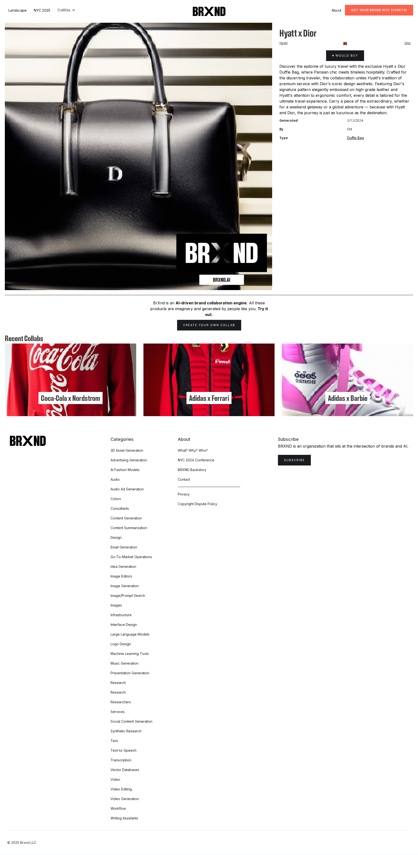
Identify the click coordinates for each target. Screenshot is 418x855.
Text (114, 741)
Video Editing (121, 789)
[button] (66, 10)
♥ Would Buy (345, 55)
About (336, 10)
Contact (184, 479)
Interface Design (124, 624)
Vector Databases (125, 770)
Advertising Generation (129, 460)
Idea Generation (123, 566)
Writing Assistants (124, 818)
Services (118, 712)
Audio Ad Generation (127, 489)
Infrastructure (121, 615)
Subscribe (294, 460)
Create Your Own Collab (209, 325)
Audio (115, 479)
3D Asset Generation (127, 450)
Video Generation (125, 799)
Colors (116, 499)
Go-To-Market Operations (131, 557)
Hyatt (283, 43)
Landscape (17, 10)
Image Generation (125, 586)
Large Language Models (130, 634)
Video (115, 779)
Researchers (121, 702)
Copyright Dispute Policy (197, 504)
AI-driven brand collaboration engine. (212, 302)
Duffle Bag (355, 138)
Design (116, 537)
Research (118, 683)
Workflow (118, 808)
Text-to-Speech (123, 750)
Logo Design (121, 644)
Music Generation (124, 663)
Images (116, 605)
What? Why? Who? (193, 450)
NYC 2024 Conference (196, 460)
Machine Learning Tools (130, 654)
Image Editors (121, 576)
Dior (407, 43)
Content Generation (126, 518)
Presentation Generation (130, 673)
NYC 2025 (42, 10)
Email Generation (124, 547)
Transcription (121, 760)
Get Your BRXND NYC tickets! (379, 10)
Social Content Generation (131, 721)
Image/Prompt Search (128, 595)
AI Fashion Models (125, 470)
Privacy (184, 494)
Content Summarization (129, 528)
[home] (209, 11)
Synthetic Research (126, 731)
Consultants (120, 508)
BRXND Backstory (192, 470)
